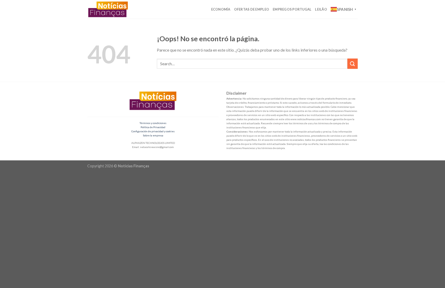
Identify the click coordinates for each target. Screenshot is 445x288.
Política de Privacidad (153, 127)
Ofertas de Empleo (251, 9)
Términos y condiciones (153, 123)
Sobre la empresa (153, 135)
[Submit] (352, 64)
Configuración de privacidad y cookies (153, 131)
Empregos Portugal (292, 9)
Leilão (321, 9)
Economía (220, 9)
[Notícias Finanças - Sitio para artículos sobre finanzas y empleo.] (110, 9)
